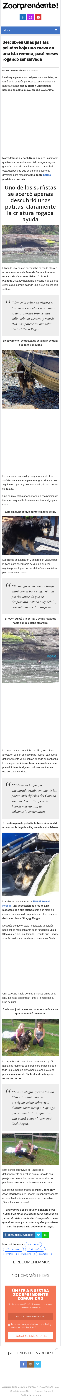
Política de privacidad (31, 1395)
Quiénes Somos (43, 1391)
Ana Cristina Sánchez (16, 70)
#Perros (9, 1254)
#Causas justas (13, 1249)
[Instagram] (30, 1364)
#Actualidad (33, 1244)
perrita (47, 175)
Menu (7, 30)
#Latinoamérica (35, 1249)
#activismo (26, 1254)
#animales (43, 1254)
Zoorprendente (9, 1387)
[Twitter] (37, 1364)
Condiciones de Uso (20, 1391)
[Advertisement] (30, 125)
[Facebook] (23, 1364)
